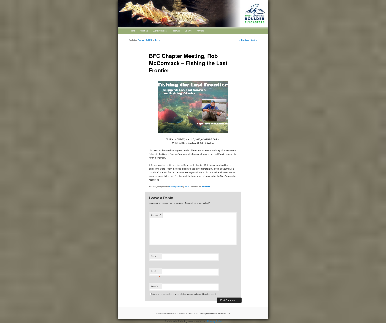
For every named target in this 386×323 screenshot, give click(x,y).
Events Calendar (160, 30)
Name (155, 257)
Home (132, 30)
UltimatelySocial (213, 321)
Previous (244, 40)
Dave (187, 186)
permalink (206, 186)
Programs (176, 30)
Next (254, 40)
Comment (156, 214)
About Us (144, 30)
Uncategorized (175, 186)
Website (154, 285)
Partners (200, 30)
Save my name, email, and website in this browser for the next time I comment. (184, 294)
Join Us (188, 30)
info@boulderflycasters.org (218, 313)
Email (155, 271)
